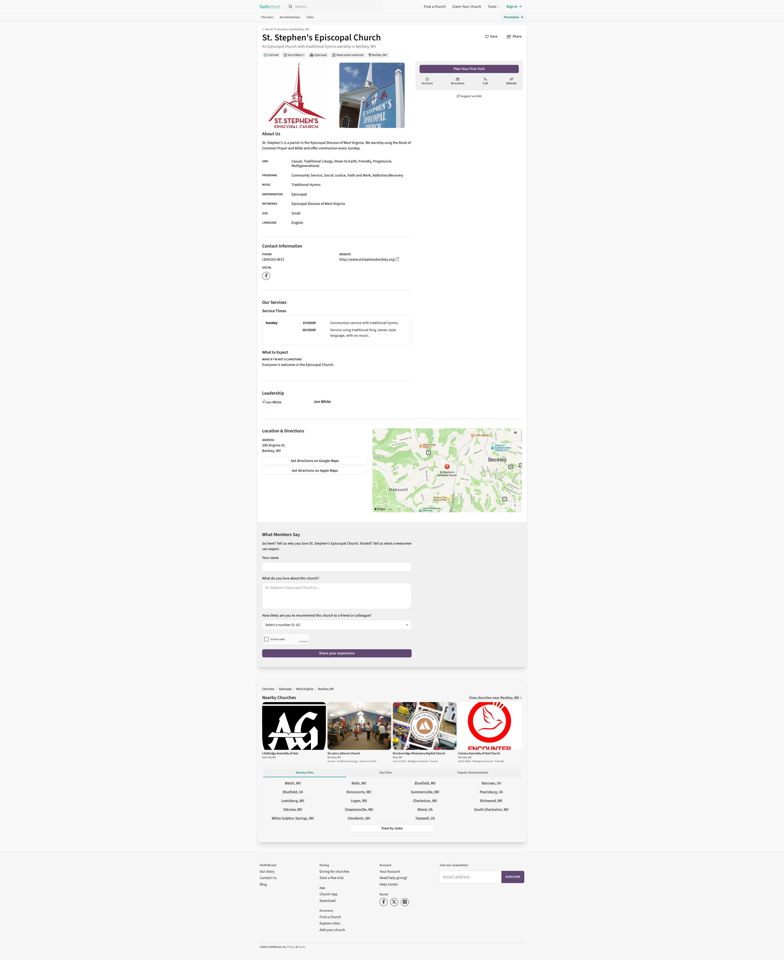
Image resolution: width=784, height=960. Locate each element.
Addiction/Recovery (388, 175)
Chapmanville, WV (359, 809)
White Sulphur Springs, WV (293, 818)
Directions (457, 83)
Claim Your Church (466, 6)
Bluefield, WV (425, 783)
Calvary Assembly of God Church (479, 753)
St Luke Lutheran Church (343, 753)
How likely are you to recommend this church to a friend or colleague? (316, 615)
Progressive (382, 161)
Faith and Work (359, 175)
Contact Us (268, 877)
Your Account (390, 871)
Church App (328, 894)
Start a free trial (332, 877)
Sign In (511, 6)
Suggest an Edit (471, 96)
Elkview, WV (292, 809)
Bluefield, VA (293, 792)
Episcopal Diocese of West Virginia (318, 204)
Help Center (389, 884)
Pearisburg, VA (491, 792)
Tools (492, 6)
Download (327, 900)
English (297, 222)
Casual (297, 161)
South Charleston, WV (491, 809)
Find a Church (435, 6)
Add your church (332, 929)
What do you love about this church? (290, 578)
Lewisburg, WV (292, 800)
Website (511, 83)
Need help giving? (393, 877)
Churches (267, 17)
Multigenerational (305, 165)
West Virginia (304, 689)
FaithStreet (270, 6)
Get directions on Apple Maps (315, 470)
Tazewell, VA (425, 818)
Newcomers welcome (349, 55)
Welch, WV (293, 783)
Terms (301, 947)
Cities (310, 17)
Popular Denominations (472, 772)
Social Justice (335, 175)
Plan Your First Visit (469, 68)
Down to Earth (345, 161)
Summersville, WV (425, 792)
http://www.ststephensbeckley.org (366, 259)
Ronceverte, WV (358, 792)
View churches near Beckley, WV (494, 697)
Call (485, 83)
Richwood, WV (491, 800)
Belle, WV (359, 783)
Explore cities (330, 923)
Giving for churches (335, 871)
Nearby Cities (304, 772)
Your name (270, 557)
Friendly (365, 161)
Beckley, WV (379, 55)
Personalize (513, 17)
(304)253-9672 (273, 259)
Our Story (267, 871)
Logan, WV (359, 800)
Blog (263, 884)
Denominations (290, 17)
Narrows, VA (491, 783)
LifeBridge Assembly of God (280, 753)
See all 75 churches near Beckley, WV (287, 29)
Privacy (291, 947)
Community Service (307, 175)
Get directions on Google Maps (315, 460)
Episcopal (320, 55)
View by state (392, 828)
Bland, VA (425, 809)
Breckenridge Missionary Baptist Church (419, 753)
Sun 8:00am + (296, 55)
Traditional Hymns (306, 184)
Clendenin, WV (359, 818)
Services (427, 83)
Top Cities (385, 772)
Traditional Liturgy (318, 161)
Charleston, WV (425, 800)
